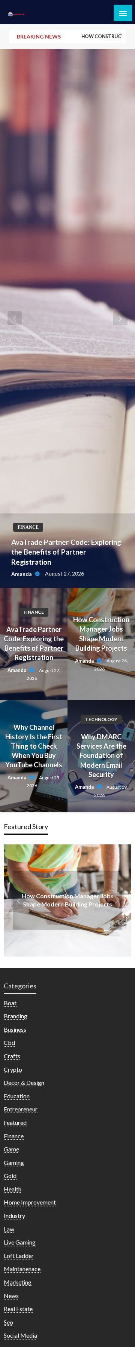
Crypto (13, 1069)
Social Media (20, 1335)
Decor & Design (24, 1082)
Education (17, 1095)
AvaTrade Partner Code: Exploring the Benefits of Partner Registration (66, 552)
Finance (28, 527)
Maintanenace (22, 1268)
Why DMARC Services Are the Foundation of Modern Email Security (101, 756)
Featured (15, 1122)
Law (9, 1229)
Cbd (9, 1042)
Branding (15, 1015)
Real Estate (18, 1308)
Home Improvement (30, 1202)
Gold (10, 1175)
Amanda (22, 574)
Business (15, 1029)
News (11, 1295)
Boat (10, 1002)
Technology (101, 719)
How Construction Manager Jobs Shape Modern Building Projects (101, 634)
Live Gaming (20, 1242)
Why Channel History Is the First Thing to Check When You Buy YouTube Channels (33, 746)
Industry (14, 1215)
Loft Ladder (19, 1255)
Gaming (14, 1162)
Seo (8, 1322)
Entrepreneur (21, 1109)
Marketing (18, 1282)
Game (11, 1149)
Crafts (12, 1055)
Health (12, 1189)
